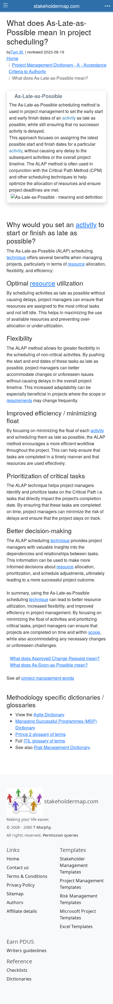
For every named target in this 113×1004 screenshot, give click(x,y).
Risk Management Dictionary (62, 747)
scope (94, 632)
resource (76, 264)
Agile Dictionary (48, 714)
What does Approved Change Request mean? (55, 658)
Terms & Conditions (27, 876)
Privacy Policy (21, 885)
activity (69, 118)
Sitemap (15, 894)
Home (13, 859)
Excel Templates (76, 926)
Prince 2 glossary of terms (40, 734)
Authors (15, 902)
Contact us (18, 868)
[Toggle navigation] (107, 6)
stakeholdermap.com (57, 5)
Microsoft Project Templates (78, 914)
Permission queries (60, 835)
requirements (19, 400)
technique (16, 257)
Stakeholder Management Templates (74, 865)
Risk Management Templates (78, 899)
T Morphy (41, 827)
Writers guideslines (27, 950)
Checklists (17, 970)
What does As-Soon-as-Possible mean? (49, 665)
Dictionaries (19, 979)
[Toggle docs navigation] (5, 5)
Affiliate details (22, 911)
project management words (47, 678)
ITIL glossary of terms (44, 741)
